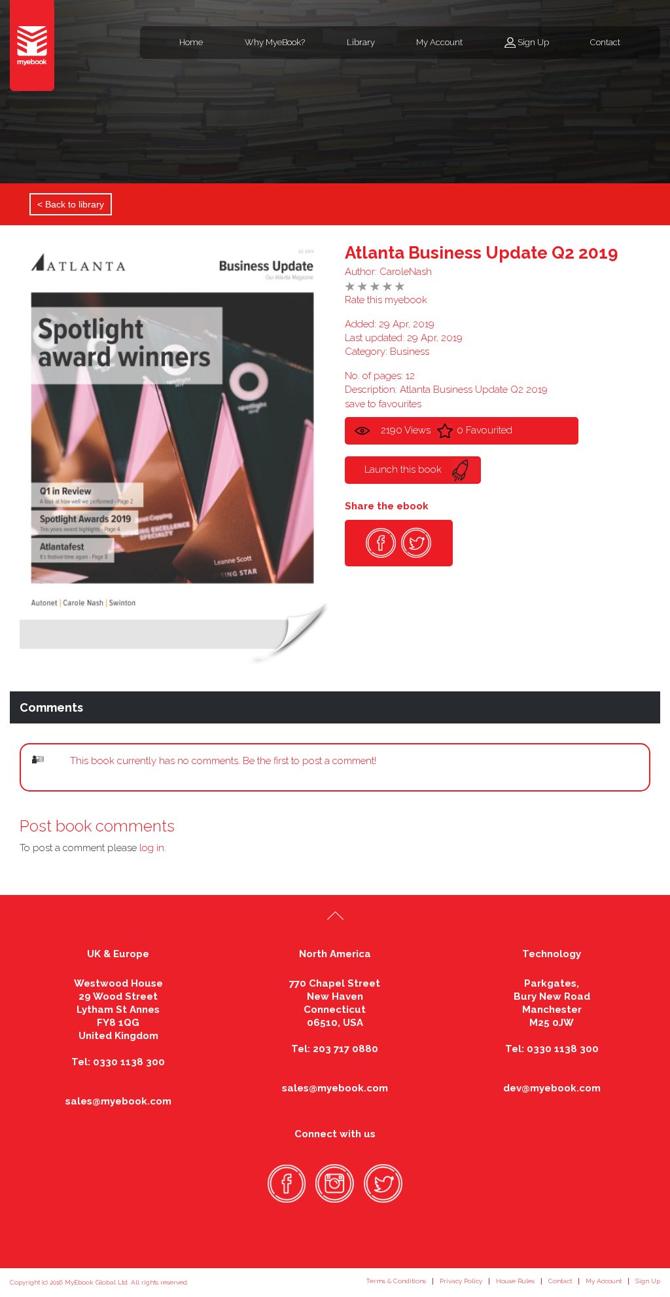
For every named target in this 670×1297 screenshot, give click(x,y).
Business (409, 351)
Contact (605, 42)
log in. (152, 848)
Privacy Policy (461, 1281)
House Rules (515, 1281)
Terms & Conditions (396, 1281)
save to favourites (383, 404)
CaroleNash (405, 272)
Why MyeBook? (275, 42)
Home (191, 42)
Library (361, 42)
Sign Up (533, 42)
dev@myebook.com (552, 1088)
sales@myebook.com (118, 1101)
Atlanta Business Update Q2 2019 (481, 253)
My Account (439, 42)
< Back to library (70, 204)
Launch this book (403, 469)
